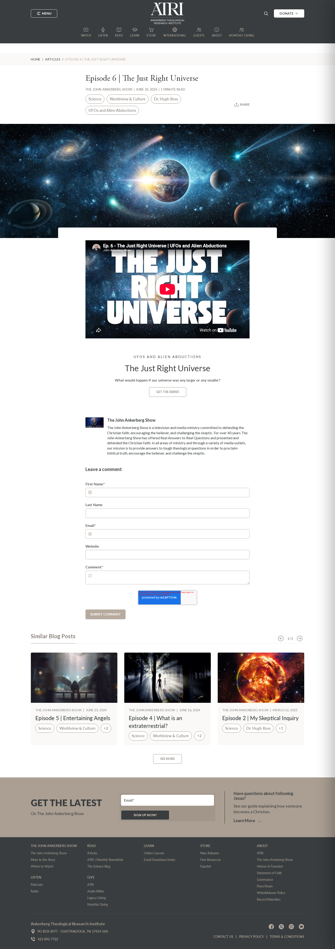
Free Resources (210, 860)
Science (94, 99)
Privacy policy (251, 937)
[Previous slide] (280, 638)
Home (35, 59)
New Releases (209, 853)
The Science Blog (98, 866)
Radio (35, 891)
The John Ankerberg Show (108, 89)
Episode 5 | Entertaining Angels (72, 718)
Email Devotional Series (159, 860)
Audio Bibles (95, 891)
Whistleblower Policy (271, 893)
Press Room (265, 886)
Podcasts (37, 884)
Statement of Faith (269, 873)
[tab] (53, 638)
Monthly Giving (97, 904)
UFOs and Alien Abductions (112, 110)
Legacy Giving (96, 898)
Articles (92, 853)
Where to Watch (42, 866)
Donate (287, 13)
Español (205, 866)
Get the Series (167, 392)
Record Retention (269, 899)
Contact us (223, 937)
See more (167, 759)
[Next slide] (299, 638)
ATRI (90, 884)
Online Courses (154, 853)
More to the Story (43, 860)
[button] (266, 13)
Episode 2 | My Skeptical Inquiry (260, 718)
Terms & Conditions (287, 937)
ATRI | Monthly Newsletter (105, 860)
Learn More (247, 820)
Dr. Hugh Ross (166, 99)
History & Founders (270, 866)
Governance (265, 879)
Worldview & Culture (128, 99)
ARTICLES (52, 59)
